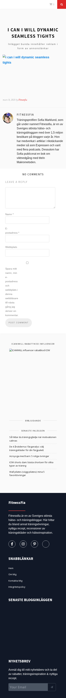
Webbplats (11, 247)
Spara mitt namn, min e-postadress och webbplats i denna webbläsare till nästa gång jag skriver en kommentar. (11, 292)
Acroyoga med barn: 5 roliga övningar (29, 456)
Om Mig (12, 574)
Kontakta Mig (15, 580)
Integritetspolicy (16, 586)
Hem (10, 568)
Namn (9, 214)
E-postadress (12, 230)
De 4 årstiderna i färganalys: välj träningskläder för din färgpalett (26, 448)
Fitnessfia (22, 99)
